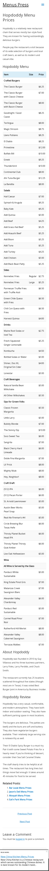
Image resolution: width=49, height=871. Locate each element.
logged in (20, 839)
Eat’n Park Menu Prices (20, 799)
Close (47, 851)
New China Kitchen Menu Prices (17, 856)
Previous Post (25, 813)
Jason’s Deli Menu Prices (21, 791)
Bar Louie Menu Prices (20, 787)
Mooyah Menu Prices (19, 795)
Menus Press (16, 5)
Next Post (25, 821)
